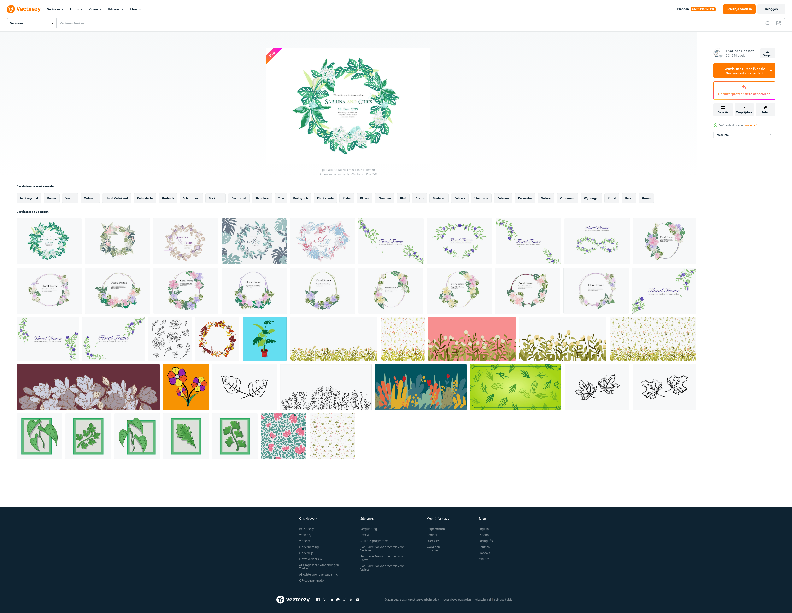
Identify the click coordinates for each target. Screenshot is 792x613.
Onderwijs (306, 553)
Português (486, 541)
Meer (133, 9)
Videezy (304, 541)
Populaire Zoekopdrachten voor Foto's (382, 558)
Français (484, 553)
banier (51, 198)
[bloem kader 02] (322, 291)
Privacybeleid (482, 599)
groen (646, 198)
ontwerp (90, 198)
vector (70, 198)
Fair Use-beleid (503, 599)
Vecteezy (305, 535)
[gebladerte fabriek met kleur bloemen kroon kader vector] (49, 241)
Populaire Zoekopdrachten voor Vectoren (382, 548)
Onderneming (309, 547)
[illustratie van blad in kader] (39, 436)
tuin (281, 198)
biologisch (300, 198)
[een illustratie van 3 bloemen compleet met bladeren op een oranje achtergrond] (186, 387)
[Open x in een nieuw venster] (351, 599)
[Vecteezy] (24, 9)
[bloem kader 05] (254, 291)
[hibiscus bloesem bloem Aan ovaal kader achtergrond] (664, 241)
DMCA (364, 535)
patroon (503, 198)
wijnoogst (591, 198)
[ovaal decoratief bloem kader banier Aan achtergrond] (459, 291)
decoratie (525, 198)
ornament (567, 198)
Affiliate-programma (374, 541)
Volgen (767, 55)
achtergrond (29, 198)
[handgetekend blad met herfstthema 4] (597, 387)
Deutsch (484, 547)
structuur (262, 198)
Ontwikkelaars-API (311, 559)
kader (347, 198)
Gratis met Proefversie (744, 70)
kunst (612, 198)
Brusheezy (306, 529)
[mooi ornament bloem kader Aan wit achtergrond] (185, 291)
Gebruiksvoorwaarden (457, 599)
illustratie (481, 198)
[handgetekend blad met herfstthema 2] (244, 387)
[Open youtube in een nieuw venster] (357, 599)
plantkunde (325, 198)
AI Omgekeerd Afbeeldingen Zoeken (319, 566)
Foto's (74, 9)
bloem (364, 198)
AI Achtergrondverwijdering (318, 574)
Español (484, 535)
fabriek (459, 198)
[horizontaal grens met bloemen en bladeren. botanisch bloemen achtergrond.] (421, 387)
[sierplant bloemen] (265, 339)
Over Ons (433, 541)
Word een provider (433, 548)
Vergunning (368, 529)
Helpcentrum (436, 529)
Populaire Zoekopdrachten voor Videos (382, 567)
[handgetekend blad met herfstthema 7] (664, 387)
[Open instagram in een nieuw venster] (324, 599)
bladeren (439, 198)
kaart (629, 198)
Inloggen (771, 9)
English (484, 529)
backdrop (215, 198)
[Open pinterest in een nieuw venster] (338, 599)
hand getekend (117, 198)
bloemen (384, 198)
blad (403, 198)
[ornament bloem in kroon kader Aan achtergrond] (596, 291)
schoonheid (191, 198)
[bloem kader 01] (527, 291)
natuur (546, 198)
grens (419, 198)
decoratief (238, 198)
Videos (93, 9)
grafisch (168, 198)
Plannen (683, 9)
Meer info (723, 135)
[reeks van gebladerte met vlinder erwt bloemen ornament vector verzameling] (391, 241)
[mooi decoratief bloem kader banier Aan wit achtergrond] (117, 291)
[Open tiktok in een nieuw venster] (344, 599)
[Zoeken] (767, 23)
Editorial (114, 9)
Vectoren (53, 9)
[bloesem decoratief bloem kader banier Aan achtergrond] (49, 291)
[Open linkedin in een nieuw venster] (331, 599)
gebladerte (145, 198)
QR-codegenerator (312, 580)
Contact (432, 535)
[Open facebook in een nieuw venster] (318, 599)
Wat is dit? (751, 125)
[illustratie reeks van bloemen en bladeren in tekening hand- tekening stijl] (170, 339)
